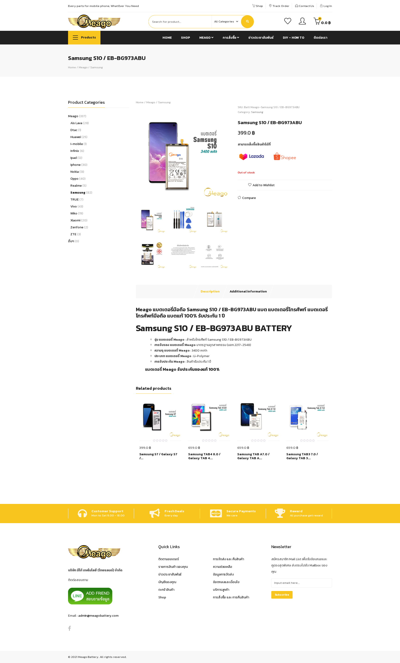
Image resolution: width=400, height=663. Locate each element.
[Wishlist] (287, 22)
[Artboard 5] (183, 254)
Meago (205, 37)
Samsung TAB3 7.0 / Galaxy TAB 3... (302, 456)
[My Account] (302, 22)
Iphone (75, 164)
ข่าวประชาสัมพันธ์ (260, 37)
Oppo (74, 178)
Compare (249, 197)
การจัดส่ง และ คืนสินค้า (228, 559)
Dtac (73, 130)
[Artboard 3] (151, 254)
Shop (259, 6)
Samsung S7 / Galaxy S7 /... (158, 456)
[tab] (210, 291)
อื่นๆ (71, 241)
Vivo (73, 206)
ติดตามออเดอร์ (168, 559)
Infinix (74, 150)
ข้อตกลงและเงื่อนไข (226, 582)
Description (210, 291)
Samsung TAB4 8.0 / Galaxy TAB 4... (204, 456)
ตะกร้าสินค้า (166, 589)
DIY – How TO (293, 37)
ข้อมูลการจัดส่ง (223, 574)
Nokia (74, 171)
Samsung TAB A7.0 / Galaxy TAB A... (253, 456)
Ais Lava (76, 123)
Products (88, 37)
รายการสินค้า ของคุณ (173, 566)
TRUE (74, 199)
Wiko (73, 213)
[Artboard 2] (214, 219)
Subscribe (282, 595)
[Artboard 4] (214, 254)
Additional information (248, 291)
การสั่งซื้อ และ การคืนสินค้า (231, 597)
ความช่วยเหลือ (222, 566)
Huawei (75, 137)
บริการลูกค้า (221, 589)
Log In (327, 6)
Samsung (96, 67)
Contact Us (306, 6)
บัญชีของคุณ (167, 582)
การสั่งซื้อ (230, 37)
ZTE (73, 234)
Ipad (73, 157)
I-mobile (76, 143)
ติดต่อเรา (320, 37)
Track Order (280, 6)
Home (167, 37)
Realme (76, 185)
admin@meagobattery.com (98, 615)
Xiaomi (75, 220)
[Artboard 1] (183, 152)
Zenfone (76, 227)
